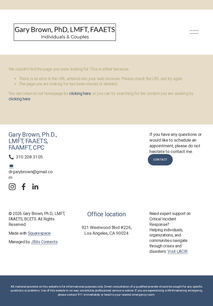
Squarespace (39, 233)
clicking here (80, 93)
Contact (160, 159)
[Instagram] (12, 186)
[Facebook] (23, 186)
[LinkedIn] (35, 186)
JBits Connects (44, 241)
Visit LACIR (178, 251)
